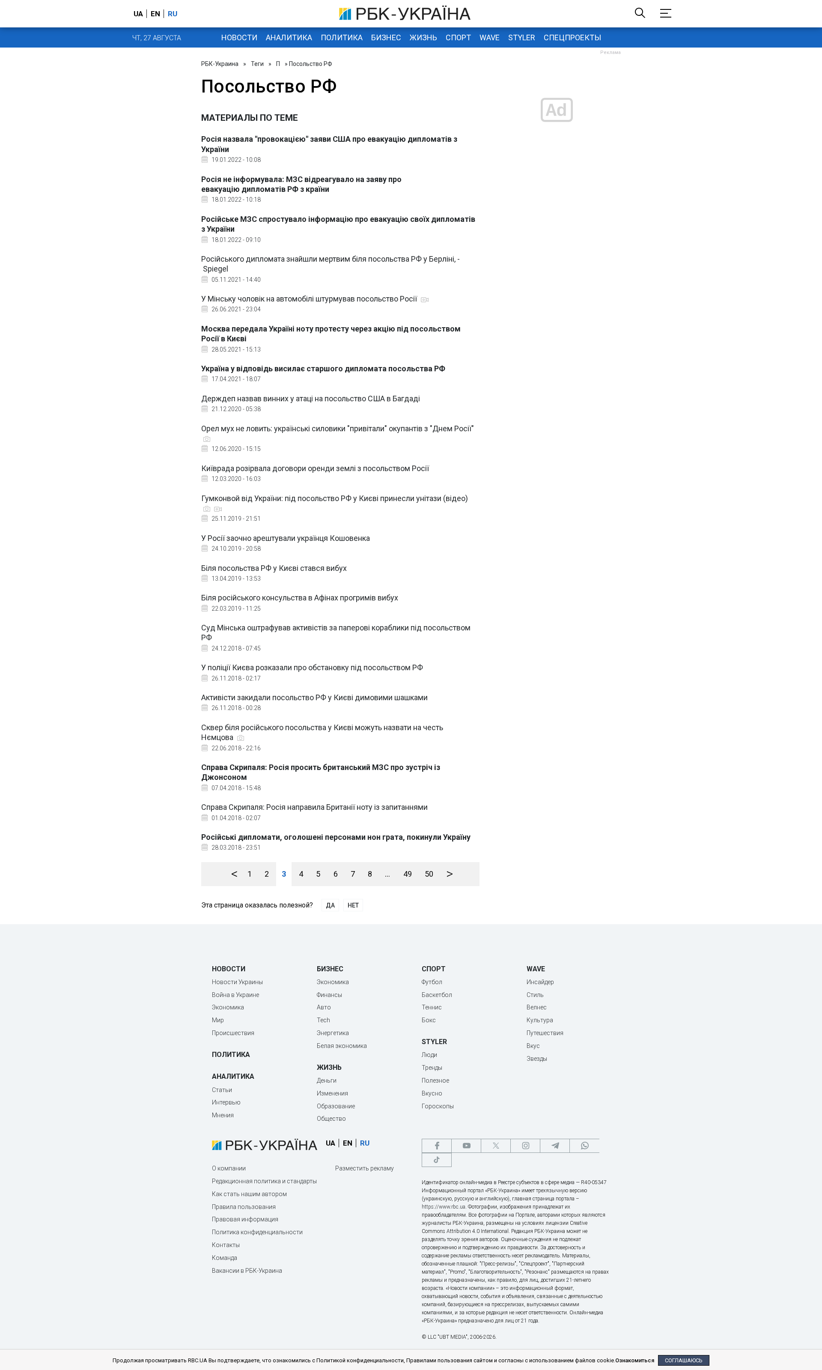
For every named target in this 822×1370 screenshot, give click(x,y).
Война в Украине (235, 994)
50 (429, 873)
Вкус (533, 1045)
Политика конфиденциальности (257, 1232)
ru (172, 13)
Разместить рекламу (364, 1168)
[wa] (584, 1146)
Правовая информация (245, 1219)
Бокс (429, 1020)
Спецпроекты (572, 37)
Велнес (537, 1007)
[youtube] (466, 1146)
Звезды (537, 1058)
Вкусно (432, 1093)
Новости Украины (237, 982)
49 (407, 873)
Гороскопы (438, 1106)
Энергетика (333, 1033)
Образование (336, 1106)
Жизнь (423, 37)
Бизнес (386, 37)
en (155, 13)
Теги (257, 63)
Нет (353, 905)
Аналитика (289, 37)
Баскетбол (437, 994)
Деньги (327, 1080)
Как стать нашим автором (249, 1194)
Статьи (222, 1089)
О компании (229, 1168)
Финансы (329, 994)
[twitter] (496, 1146)
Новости (239, 37)
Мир (218, 1020)
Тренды (432, 1067)
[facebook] (437, 1146)
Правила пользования (244, 1206)
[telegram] (555, 1146)
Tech (323, 1020)
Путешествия (545, 1033)
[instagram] (525, 1146)
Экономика (228, 1007)
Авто (324, 1007)
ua (138, 13)
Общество (331, 1118)
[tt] (437, 1160)
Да (330, 905)
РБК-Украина (219, 63)
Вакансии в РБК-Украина (247, 1270)
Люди (429, 1054)
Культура (540, 1020)
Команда (224, 1257)
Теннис (432, 1007)
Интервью (226, 1102)
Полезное (435, 1080)
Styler (521, 37)
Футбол (432, 982)
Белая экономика (342, 1045)
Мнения (223, 1115)
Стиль (535, 994)
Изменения (332, 1093)
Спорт (458, 37)
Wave (490, 37)
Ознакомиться (634, 1360)
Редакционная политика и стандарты (264, 1181)
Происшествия (233, 1033)
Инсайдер (540, 982)
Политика (342, 37)
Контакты (226, 1245)
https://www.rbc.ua (443, 1207)
